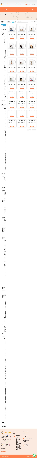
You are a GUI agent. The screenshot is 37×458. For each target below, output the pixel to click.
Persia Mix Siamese (5, 81)
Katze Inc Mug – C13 (12, 93)
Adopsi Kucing (3, 34)
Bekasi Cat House (3, 32)
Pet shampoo (4, 333)
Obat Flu (5, 349)
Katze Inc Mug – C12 (32, 84)
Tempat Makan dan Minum (5, 321)
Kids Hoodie (5, 112)
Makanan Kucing (3, 238)
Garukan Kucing (5, 193)
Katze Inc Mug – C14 (21, 93)
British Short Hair (4, 40)
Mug (3, 422)
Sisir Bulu (4, 215)
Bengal (5, 38)
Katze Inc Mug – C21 (32, 112)
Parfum (5, 209)
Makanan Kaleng (3, 233)
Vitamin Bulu (5, 385)
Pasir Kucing (4, 295)
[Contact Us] (16, 3)
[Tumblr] (3, 451)
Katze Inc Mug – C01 (12, 34)
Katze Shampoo (5, 207)
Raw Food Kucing (5, 272)
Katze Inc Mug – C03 (32, 34)
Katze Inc (3, 105)
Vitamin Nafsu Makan (5, 415)
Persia (4, 65)
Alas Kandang (5, 327)
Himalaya (5, 47)
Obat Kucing (3, 294)
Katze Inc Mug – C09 (32, 67)
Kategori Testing (3, 102)
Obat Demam (5, 343)
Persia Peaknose (5, 84)
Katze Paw (3, 174)
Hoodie (5, 108)
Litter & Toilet (5, 318)
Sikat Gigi (4, 213)
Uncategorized (4, 426)
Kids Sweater (5, 134)
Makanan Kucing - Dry (3, 288)
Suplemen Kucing (3, 336)
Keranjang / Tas (3, 225)
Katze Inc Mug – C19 (12, 112)
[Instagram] (32, 9)
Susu (4, 379)
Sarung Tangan (5, 211)
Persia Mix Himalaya (5, 70)
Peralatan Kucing (3, 297)
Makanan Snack (5, 265)
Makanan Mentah (5, 262)
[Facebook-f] (32, 8)
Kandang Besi (5, 314)
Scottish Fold (5, 92)
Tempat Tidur (5, 199)
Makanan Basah (5, 244)
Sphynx (5, 97)
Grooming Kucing (3, 201)
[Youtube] (32, 11)
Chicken (5, 184)
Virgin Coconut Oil (5, 222)
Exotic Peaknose (5, 44)
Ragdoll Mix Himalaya (5, 89)
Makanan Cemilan (3, 229)
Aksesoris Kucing (3, 191)
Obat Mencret (5, 368)
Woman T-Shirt (5, 166)
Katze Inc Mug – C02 (21, 34)
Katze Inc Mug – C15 (32, 93)
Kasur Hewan (3, 100)
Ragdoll (5, 86)
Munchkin (5, 63)
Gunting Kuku (5, 204)
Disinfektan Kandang (5, 331)
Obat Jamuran (5, 355)
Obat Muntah (5, 375)
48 (34, 21)
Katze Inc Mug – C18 (32, 103)
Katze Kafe (3, 173)
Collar (4, 202)
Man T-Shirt (5, 160)
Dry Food (4, 242)
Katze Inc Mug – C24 (32, 122)
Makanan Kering (5, 259)
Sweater (5, 130)
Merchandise (3, 421)
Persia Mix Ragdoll (5, 78)
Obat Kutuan (5, 362)
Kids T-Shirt (5, 155)
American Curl (5, 36)
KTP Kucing (3, 187)
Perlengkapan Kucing (4, 324)
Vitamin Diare (5, 391)
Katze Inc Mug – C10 (12, 84)
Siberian (5, 96)
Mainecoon (5, 61)
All (36, 21)
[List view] (15, 22)
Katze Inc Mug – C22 (12, 122)
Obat (4, 338)
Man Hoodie (5, 118)
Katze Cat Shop (4, 104)
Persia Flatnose (5, 67)
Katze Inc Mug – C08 (21, 67)
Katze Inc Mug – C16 (12, 103)
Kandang (5, 299)
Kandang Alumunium (5, 306)
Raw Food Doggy (4, 178)
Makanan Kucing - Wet (4, 290)
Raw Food (4, 267)
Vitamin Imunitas (5, 399)
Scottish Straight (5, 95)
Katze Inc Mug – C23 (21, 122)
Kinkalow (5, 59)
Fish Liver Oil (5, 220)
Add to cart (12, 38)
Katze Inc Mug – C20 (21, 112)
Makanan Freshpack (3, 231)
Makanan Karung (3, 235)
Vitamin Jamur (5, 406)
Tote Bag (4, 171)
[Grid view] (13, 22)
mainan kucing (4, 227)
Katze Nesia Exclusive (3, 218)
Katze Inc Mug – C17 (21, 103)
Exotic (4, 42)
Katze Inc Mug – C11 (21, 84)
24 (33, 21)
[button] (6, 9)
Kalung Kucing (5, 195)
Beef (5, 181)
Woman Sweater (5, 147)
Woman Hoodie (5, 125)
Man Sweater (5, 140)
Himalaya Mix (5, 52)
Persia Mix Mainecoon (5, 74)
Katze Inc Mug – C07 (12, 67)
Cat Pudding (5, 240)
